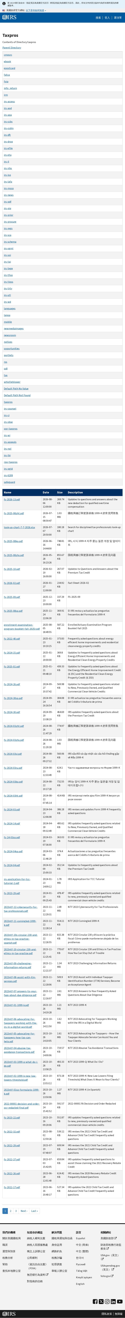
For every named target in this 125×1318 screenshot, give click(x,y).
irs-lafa (8, 181)
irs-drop (8, 141)
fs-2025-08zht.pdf (14, 513)
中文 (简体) (82, 1245)
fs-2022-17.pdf (12, 1187)
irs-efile (8, 148)
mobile (8, 322)
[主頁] (9, 17)
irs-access (9, 101)
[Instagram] (107, 1301)
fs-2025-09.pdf (12, 597)
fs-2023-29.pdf (12, 893)
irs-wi (7, 435)
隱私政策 (107, 1314)
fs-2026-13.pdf (12, 499)
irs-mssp (9, 188)
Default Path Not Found (17, 395)
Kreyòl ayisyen (84, 1277)
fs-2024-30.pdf (12, 712)
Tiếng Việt (81, 1271)
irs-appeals (10, 442)
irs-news (9, 195)
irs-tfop (8, 275)
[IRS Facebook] (95, 1301)
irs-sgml (8, 248)
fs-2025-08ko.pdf (13, 541)
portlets (8, 355)
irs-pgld (8, 468)
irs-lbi (7, 455)
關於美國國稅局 (11, 1238)
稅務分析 (7, 1258)
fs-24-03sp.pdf (12, 837)
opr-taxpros (10, 428)
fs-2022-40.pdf (12, 638)
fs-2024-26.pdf (12, 684)
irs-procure (10, 221)
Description (75, 492)
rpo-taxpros (10, 462)
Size (59, 492)
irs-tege (8, 268)
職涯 (5, 1245)
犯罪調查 (57, 1264)
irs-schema (10, 241)
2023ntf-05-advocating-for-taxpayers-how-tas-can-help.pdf (19, 1037)
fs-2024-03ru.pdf (13, 768)
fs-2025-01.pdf (12, 666)
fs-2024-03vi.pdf (13, 754)
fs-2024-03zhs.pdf (14, 740)
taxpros (8, 402)
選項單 (118, 17)
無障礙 (119, 1314)
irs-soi (7, 255)
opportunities (12, 348)
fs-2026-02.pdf (12, 583)
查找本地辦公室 (11, 1271)
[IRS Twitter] (101, 1302)
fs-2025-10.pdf (12, 569)
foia (6, 81)
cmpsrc (8, 55)
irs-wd (7, 302)
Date (46, 492)
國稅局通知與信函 (62, 1238)
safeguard (9, 482)
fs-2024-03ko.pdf (13, 781)
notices (8, 342)
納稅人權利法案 (36, 1238)
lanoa (7, 315)
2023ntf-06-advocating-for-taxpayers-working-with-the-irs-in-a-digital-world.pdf (20, 1023)
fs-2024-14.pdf (12, 823)
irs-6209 (8, 475)
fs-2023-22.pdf (12, 1117)
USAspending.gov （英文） (110, 1267)
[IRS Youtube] (120, 1301)
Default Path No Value (16, 388)
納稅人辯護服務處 (37, 1245)
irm (6, 95)
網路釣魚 (57, 1251)
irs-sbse (8, 422)
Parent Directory (11, 47)
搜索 (98, 17)
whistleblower (12, 382)
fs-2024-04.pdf (12, 865)
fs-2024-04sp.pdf (13, 851)
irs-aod (8, 108)
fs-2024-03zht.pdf (14, 726)
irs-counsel (10, 408)
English (80, 1284)
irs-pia (7, 208)
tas (5, 375)
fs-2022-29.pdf (12, 1145)
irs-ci (6, 415)
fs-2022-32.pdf (12, 1131)
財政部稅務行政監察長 (111, 1246)
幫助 (5, 1264)
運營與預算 (8, 1251)
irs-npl (7, 448)
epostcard (9, 68)
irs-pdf (7, 201)
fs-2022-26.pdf (12, 1173)
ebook (7, 61)
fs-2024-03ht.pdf (13, 795)
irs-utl (7, 295)
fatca (7, 75)
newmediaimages (14, 328)
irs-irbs (8, 168)
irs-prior (8, 215)
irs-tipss (8, 281)
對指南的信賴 (35, 1281)
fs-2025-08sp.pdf (13, 611)
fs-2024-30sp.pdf (13, 698)
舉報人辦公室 (59, 1271)
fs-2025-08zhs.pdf (14, 555)
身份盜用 (57, 1245)
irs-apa (8, 115)
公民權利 (32, 1258)
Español (80, 1238)
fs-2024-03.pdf (12, 809)
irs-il (6, 161)
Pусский (80, 1264)
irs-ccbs (8, 121)
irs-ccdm (9, 128)
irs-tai (7, 261)
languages (9, 308)
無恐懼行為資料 (36, 1274)
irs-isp (7, 175)
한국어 (80, 1258)
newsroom (10, 335)
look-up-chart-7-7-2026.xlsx (19, 527)
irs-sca (7, 235)
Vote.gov (105, 1276)
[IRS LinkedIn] (113, 1302)
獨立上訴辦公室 (36, 1251)
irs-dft (7, 135)
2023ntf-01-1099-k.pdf (16, 1005)
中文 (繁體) (82, 1251)
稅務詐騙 (57, 1258)
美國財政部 (107, 1238)
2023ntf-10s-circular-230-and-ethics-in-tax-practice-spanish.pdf (21, 938)
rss (5, 362)
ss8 (5, 368)
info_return (10, 88)
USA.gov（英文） (110, 1255)
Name (7, 492)
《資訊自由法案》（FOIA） (37, 1266)
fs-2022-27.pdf (12, 1159)
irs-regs (8, 228)
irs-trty (8, 288)
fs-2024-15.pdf (12, 652)
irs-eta (7, 155)
